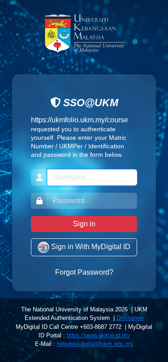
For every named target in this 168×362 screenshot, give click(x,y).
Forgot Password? (84, 272)
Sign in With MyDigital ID (89, 247)
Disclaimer (130, 318)
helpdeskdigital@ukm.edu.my (95, 343)
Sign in (84, 224)
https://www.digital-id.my (98, 335)
